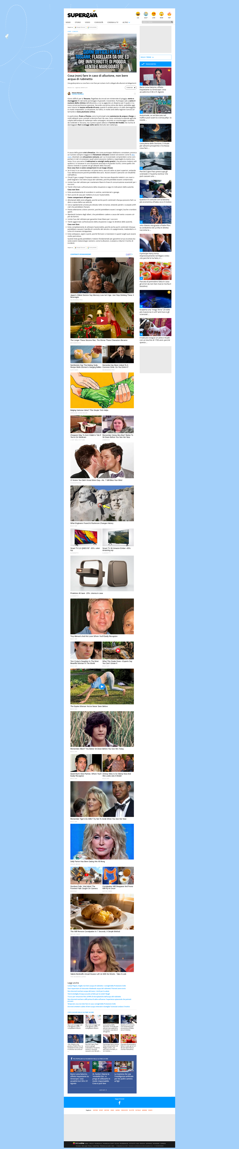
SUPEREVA (163, 1143)
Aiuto (112, 1145)
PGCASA (117, 1143)
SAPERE (117, 1110)
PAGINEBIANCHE (124, 1143)
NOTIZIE (95, 1110)
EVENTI (150, 1110)
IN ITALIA (138, 1110)
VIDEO (112, 1110)
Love (153, 18)
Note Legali (84, 1145)
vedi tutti (102, 1090)
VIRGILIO (91, 1143)
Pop (169, 18)
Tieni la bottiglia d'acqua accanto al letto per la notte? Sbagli (89, 994)
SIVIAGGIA (142, 1143)
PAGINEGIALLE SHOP (108, 1143)
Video (87, 22)
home (69, 31)
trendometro (151, 64)
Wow (161, 18)
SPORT (101, 1110)
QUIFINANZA (149, 1143)
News (68, 22)
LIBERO (87, 1143)
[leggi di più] (135, 93)
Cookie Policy (96, 1145)
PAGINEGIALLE (98, 1143)
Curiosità (98, 22)
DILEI (137, 1143)
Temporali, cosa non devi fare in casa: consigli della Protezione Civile (92, 1004)
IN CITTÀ (131, 1110)
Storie (78, 22)
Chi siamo (78, 1145)
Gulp (145, 18)
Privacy (90, 1145)
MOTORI (106, 1110)
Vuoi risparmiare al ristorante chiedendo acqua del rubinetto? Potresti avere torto (97, 988)
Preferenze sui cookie (105, 1145)
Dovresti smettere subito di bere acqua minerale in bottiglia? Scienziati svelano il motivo (99, 1007)
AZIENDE (144, 1110)
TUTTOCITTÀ (132, 1143)
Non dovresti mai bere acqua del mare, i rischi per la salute (88, 991)
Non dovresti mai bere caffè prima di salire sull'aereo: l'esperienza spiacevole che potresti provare (99, 1000)
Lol (138, 18)
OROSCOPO (124, 1110)
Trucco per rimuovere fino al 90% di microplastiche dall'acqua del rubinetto (94, 997)
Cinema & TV (112, 22)
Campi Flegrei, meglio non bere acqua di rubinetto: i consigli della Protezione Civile (97, 986)
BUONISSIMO (156, 1143)
